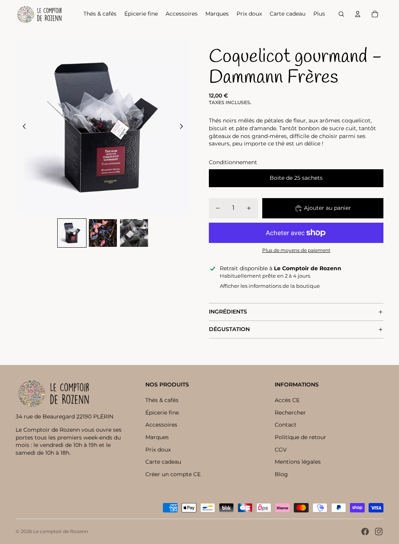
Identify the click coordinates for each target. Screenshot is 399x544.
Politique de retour (300, 437)
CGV (281, 449)
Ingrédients (228, 311)
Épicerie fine (162, 412)
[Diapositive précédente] (22, 127)
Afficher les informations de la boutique (270, 286)
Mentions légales (298, 461)
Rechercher (290, 412)
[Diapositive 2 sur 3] (103, 233)
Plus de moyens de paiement (296, 250)
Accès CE (287, 400)
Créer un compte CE (173, 474)
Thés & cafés (161, 400)
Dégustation (229, 329)
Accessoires (161, 424)
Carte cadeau (163, 461)
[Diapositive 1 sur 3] (72, 233)
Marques (157, 437)
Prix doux (158, 449)
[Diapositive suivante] (183, 127)
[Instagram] (378, 531)
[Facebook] (365, 531)
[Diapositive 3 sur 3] (134, 233)
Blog (281, 474)
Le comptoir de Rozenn (60, 531)
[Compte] (357, 14)
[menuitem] (319, 14)
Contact (286, 424)
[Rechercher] (341, 14)
